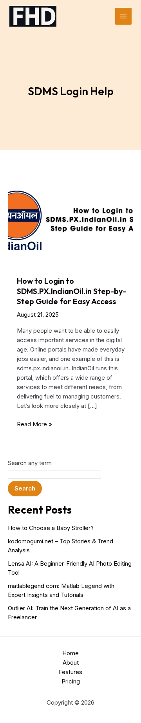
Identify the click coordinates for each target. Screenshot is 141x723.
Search (24, 488)
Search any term (30, 463)
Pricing (70, 681)
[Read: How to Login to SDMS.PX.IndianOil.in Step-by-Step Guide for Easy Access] (70, 220)
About (71, 662)
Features (70, 672)
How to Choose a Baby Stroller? (51, 528)
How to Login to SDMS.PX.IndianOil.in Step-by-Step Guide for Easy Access (71, 291)
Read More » (34, 424)
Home (70, 653)
